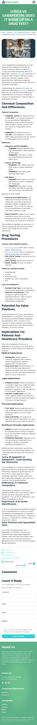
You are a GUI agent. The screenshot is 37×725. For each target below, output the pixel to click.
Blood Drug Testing (12, 252)
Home (3, 32)
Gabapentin (16, 558)
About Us (5, 692)
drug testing (22, 90)
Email (4, 612)
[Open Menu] (34, 2)
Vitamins (10, 32)
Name (4, 604)
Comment (6, 592)
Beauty (4, 709)
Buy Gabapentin (7, 558)
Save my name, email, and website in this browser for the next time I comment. (18, 631)
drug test (20, 74)
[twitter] (9, 683)
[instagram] (6, 683)
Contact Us (5, 695)
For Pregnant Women (22, 32)
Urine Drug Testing (11, 248)
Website (5, 621)
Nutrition (4, 707)
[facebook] (3, 683)
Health (4, 712)
